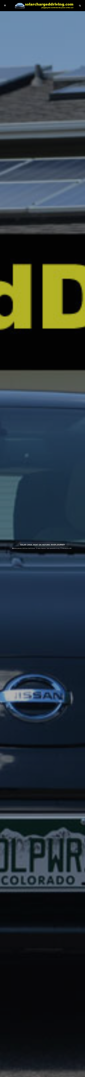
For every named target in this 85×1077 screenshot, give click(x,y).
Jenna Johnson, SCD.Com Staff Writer (24, 548)
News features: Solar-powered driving (48, 548)
